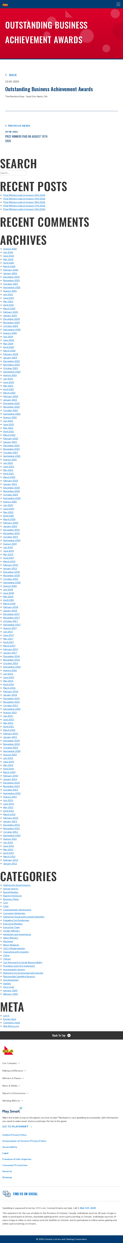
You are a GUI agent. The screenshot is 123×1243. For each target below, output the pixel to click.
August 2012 (10, 839)
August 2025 (10, 291)
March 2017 (9, 645)
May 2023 (8, 385)
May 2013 (8, 807)
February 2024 (10, 354)
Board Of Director (12, 895)
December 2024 (11, 319)
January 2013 (10, 821)
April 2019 (8, 558)
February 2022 (10, 438)
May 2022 (8, 428)
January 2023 (10, 399)
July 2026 (8, 252)
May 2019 (8, 554)
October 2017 (10, 621)
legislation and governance (17, 934)
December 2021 (11, 445)
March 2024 (9, 350)
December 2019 (11, 529)
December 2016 (11, 656)
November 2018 (11, 575)
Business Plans (11, 899)
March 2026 (9, 266)
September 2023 (11, 371)
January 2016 (10, 695)
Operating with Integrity (16, 951)
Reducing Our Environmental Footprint (23, 973)
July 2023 (8, 378)
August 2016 (10, 670)
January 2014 (10, 779)
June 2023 (8, 382)
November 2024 (11, 322)
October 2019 (10, 536)
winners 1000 (10, 990)
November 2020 (11, 491)
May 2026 (8, 259)
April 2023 (8, 389)
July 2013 (8, 800)
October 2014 (10, 747)
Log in (6, 1015)
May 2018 (8, 596)
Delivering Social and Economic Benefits (23, 916)
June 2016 (8, 677)
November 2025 (11, 280)
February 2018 (10, 607)
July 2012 (8, 842)
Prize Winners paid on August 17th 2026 (24, 205)
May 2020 (8, 512)
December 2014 (11, 740)
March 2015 (9, 730)
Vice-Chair (8, 987)
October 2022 (10, 410)
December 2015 (11, 698)
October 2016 (10, 663)
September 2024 (11, 329)
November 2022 (11, 406)
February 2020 (10, 522)
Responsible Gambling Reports (19, 976)
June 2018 (8, 593)
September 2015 (11, 709)
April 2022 (8, 431)
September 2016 (11, 666)
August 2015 (10, 712)
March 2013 (9, 814)
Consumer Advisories (14, 913)
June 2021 (8, 466)
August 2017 (10, 628)
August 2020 (10, 501)
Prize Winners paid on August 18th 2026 (24, 202)
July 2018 (8, 589)
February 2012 (10, 860)
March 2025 (9, 308)
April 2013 (8, 810)
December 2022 (11, 403)
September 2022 (11, 413)
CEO (5, 902)
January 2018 (10, 610)
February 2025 (10, 312)
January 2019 (10, 568)
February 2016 (10, 691)
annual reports (10, 888)
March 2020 (9, 519)
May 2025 (8, 301)
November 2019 (11, 533)
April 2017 (8, 642)
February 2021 (10, 480)
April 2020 (8, 515)
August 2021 (10, 459)
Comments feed (11, 1022)
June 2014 (8, 761)
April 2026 (8, 262)
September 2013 (11, 793)
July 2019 (8, 547)
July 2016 (8, 673)
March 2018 (9, 603)
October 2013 (10, 789)
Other (6, 955)
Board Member (10, 892)
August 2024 (10, 333)
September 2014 (11, 751)
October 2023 (10, 368)
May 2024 (8, 343)
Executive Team (11, 927)
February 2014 (10, 775)
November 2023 (11, 364)
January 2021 (10, 484)
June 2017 (8, 635)
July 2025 (8, 294)
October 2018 (10, 579)
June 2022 (8, 424)
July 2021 (8, 463)
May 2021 (8, 470)
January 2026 (10, 273)
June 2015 (8, 719)
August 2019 (10, 543)
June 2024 (8, 340)
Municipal (8, 941)
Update (7, 983)
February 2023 (10, 396)
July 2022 (8, 420)
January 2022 (10, 442)
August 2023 (10, 375)
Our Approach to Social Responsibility (22, 962)
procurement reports (14, 969)
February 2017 (10, 649)
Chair (6, 906)
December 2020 (11, 487)
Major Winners (10, 937)
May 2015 (8, 723)
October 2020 (10, 494)
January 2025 (10, 315)
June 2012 (8, 846)
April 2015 (8, 726)
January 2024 (10, 357)
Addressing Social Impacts (17, 885)
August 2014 (10, 754)
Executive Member (13, 923)
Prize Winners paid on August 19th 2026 (24, 198)
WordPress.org (11, 1026)
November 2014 (11, 744)
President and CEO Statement (19, 966)
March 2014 (9, 772)
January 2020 (10, 526)
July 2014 (8, 758)
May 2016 (8, 680)
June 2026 (8, 255)
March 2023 (9, 392)
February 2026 (10, 269)
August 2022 (10, 417)
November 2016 (11, 659)
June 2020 (8, 508)
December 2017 (11, 614)
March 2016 (9, 687)
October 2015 (10, 705)
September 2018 (11, 582)
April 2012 (8, 853)
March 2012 (9, 856)
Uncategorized (10, 980)
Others (7, 958)
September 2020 (11, 498)
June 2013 (8, 803)
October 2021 (10, 452)
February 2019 (10, 565)
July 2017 (8, 631)
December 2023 (11, 361)
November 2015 (11, 702)
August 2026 (10, 248)
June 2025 (8, 298)
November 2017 (11, 617)
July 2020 (8, 505)
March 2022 (9, 435)
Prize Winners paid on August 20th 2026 (24, 195)
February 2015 (10, 733)
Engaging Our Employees (16, 920)
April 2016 (8, 684)
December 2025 (11, 276)
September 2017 (11, 624)
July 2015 (8, 716)
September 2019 (11, 540)
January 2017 (10, 652)
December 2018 (11, 572)
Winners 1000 (10, 994)
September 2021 (11, 456)
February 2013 (10, 817)
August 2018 (10, 586)
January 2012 (10, 863)
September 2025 (11, 287)
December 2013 (11, 782)
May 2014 (8, 765)
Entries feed (9, 1019)
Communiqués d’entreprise (17, 909)
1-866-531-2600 (87, 1208)
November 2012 (11, 828)
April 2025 (8, 305)
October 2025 (10, 283)
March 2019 (9, 561)
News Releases (11, 944)
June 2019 (8, 550)
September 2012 (11, 835)
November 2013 (11, 786)
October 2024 (10, 326)
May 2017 (8, 638)
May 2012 (8, 849)
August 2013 (10, 796)
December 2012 (11, 825)
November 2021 (11, 449)
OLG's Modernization (14, 948)
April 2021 (8, 473)
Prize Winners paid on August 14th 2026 (24, 209)
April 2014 (8, 768)
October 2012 (10, 832)
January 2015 (10, 737)
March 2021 (9, 477)
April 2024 (8, 347)
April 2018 (8, 600)
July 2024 (8, 336)
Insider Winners (11, 930)
